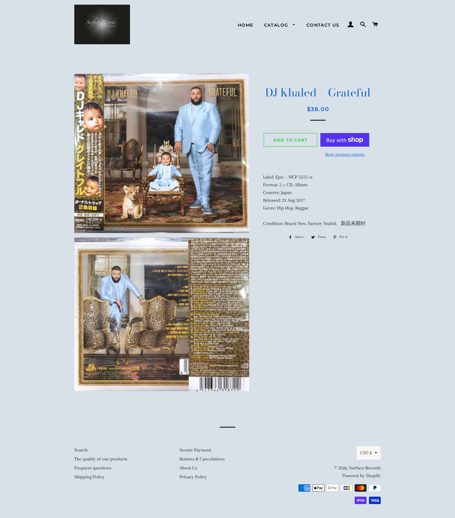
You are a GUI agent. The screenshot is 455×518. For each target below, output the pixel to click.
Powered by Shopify (361, 475)
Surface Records (365, 468)
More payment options (345, 154)
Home (246, 25)
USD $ (366, 452)
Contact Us (323, 25)
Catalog (277, 25)
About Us (188, 468)
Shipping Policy (89, 477)
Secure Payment (195, 450)
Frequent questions (92, 468)
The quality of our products (100, 459)
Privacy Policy (193, 477)
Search (81, 450)
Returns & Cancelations (202, 459)
